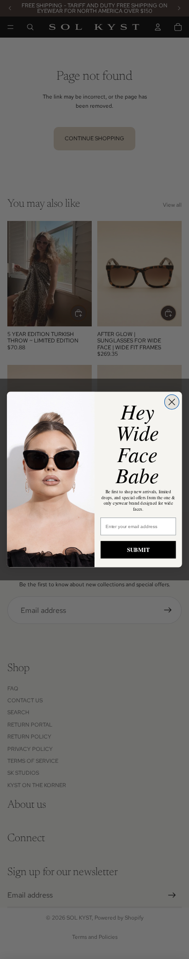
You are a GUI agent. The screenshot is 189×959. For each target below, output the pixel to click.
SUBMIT (138, 550)
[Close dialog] (172, 402)
